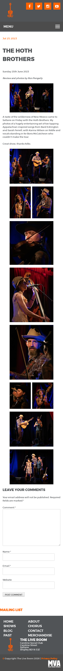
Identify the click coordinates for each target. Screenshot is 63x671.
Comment (9, 507)
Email (7, 566)
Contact (35, 631)
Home (8, 621)
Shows (10, 626)
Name (7, 551)
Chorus (35, 626)
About (34, 621)
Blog (8, 631)
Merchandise (40, 635)
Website (7, 580)
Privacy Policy (49, 658)
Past (8, 635)
